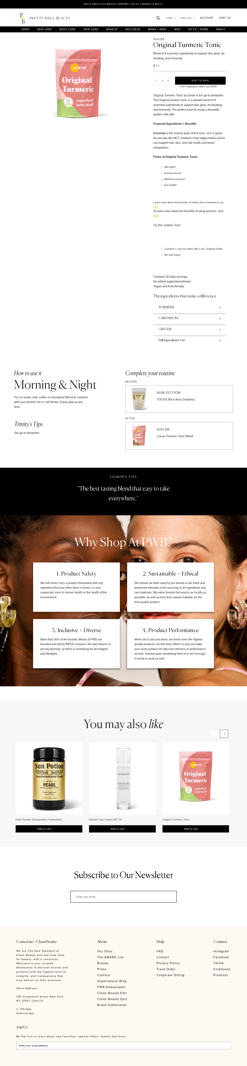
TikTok (218, 963)
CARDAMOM (168, 318)
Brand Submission (112, 1005)
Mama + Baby (157, 29)
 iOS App (23, 1009)
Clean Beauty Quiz (112, 999)
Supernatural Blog (112, 981)
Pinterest (220, 975)
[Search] (158, 18)
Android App (25, 1013)
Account (207, 17)
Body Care (67, 29)
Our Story (105, 951)
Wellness (132, 29)
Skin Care (44, 29)
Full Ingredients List (171, 340)
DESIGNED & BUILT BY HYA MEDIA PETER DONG (50, 1060)
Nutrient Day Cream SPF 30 (105, 819)
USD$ (169, 18)
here (156, 215)
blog (155, 206)
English (186, 18)
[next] (224, 734)
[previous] (214, 734)
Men (177, 29)
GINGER (164, 329)
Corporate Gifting (171, 975)
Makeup (112, 29)
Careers (103, 975)
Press (102, 969)
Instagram (221, 951)
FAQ (160, 951)
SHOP (25, 29)
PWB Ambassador (111, 987)
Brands (103, 963)
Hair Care (91, 29)
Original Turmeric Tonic (175, 819)
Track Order (166, 969)
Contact (163, 957)
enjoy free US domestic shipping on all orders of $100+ (123, 4)
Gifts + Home (198, 29)
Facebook (221, 957)
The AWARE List (110, 957)
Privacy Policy (168, 963)
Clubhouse (222, 969)
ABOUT (220, 29)
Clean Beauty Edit (112, 993)
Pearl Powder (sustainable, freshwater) (39, 819)
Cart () (225, 17)
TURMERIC (166, 307)
